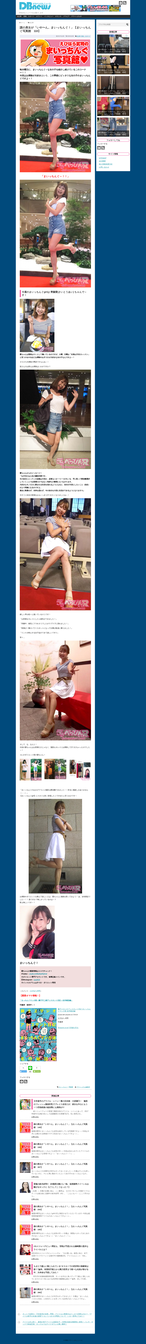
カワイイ (39, 16)
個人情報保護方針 (106, 164)
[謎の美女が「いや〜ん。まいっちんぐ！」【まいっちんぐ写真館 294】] (25, 1210)
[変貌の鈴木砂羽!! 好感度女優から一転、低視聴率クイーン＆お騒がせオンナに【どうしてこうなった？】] (25, 1187)
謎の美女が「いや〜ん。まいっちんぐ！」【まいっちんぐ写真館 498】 (112, 92)
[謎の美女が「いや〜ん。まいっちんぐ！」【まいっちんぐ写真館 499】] (113, 64)
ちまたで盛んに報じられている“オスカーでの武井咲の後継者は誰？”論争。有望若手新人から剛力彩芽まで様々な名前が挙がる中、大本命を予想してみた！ (61, 1269)
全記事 (19, 16)
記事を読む (35, 1117)
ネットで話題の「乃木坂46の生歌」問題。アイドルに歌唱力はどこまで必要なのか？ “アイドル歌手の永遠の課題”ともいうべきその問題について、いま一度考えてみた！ (57, 1315)
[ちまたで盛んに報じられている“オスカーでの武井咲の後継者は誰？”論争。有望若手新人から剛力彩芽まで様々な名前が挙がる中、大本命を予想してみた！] (25, 1269)
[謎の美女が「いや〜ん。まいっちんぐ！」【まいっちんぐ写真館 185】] (25, 1230)
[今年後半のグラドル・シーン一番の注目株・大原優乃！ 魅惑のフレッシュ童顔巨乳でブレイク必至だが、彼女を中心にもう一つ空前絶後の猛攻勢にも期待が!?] (25, 1104)
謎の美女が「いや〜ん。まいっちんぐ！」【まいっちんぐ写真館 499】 (112, 71)
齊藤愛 (71, 1087)
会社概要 (102, 161)
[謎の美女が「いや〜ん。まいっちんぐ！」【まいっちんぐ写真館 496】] (113, 127)
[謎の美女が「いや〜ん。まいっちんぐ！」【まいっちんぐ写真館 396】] (25, 1292)
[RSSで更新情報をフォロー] (124, 3)
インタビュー (48, 16)
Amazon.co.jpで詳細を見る (68, 1028)
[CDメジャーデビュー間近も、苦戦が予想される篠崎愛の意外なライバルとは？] (25, 1249)
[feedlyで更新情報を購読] (120, 3)
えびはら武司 (35, 991)
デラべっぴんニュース (75, 1340)
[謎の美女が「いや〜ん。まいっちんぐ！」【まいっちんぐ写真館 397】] (25, 1167)
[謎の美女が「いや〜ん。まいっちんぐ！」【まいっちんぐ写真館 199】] (25, 1147)
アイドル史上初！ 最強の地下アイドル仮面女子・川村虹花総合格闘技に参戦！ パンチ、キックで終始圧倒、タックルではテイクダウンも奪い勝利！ (58, 1323)
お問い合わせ (104, 167)
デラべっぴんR (76, 16)
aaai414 (37, 980)
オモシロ (58, 16)
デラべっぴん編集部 (83, 1087)
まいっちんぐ (63, 1087)
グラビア (66, 16)
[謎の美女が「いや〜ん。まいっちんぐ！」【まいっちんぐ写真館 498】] (113, 85)
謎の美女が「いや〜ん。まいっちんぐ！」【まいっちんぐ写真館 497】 (112, 113)
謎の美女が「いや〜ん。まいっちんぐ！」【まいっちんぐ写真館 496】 (112, 133)
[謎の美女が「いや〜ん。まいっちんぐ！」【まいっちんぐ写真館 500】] (113, 44)
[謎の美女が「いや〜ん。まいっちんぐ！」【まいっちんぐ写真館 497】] (113, 106)
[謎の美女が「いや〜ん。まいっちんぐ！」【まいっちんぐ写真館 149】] (25, 1127)
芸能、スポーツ (29, 16)
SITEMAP (102, 158)
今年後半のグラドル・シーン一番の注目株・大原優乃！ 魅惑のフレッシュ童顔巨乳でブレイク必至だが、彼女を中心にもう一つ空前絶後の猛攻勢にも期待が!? (61, 1104)
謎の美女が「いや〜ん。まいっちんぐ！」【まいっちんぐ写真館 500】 (112, 50)
